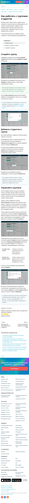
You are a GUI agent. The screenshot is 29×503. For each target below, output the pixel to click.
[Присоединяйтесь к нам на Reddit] (8, 497)
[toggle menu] (27, 2)
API (16, 463)
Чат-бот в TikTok (4, 408)
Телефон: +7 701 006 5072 (7, 494)
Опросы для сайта (20, 429)
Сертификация (4, 474)
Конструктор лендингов (6, 435)
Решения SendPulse (7, 393)
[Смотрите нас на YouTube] (2, 497)
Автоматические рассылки (7, 390)
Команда (20, 104)
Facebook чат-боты (5, 410)
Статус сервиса (4, 467)
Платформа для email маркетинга (20, 390)
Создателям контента (20, 398)
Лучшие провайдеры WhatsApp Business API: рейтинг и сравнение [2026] (14, 349)
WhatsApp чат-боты (5, 414)
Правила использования (6, 486)
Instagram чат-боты (5, 406)
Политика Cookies (5, 491)
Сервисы (4, 423)
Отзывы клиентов (5, 453)
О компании (5, 449)
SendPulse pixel (19, 427)
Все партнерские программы (19, 473)
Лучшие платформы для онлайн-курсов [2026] (14, 347)
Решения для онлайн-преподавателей (6, 396)
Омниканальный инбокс (21, 437)
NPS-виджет (18, 432)
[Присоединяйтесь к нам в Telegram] (5, 497)
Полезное (4, 456)
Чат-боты (4, 401)
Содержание (7, 40)
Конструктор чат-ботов (6, 403)
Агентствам (3, 472)
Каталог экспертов (20, 467)
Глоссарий (3, 465)
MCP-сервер (18, 465)
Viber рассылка (4, 443)
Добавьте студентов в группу (12, 45)
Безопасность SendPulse (6, 487)
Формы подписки (5, 387)
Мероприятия (4, 458)
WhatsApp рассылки (5, 418)
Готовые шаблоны (20, 381)
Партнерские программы (9, 470)
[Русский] (24, 2)
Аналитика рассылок (20, 379)
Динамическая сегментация (19, 442)
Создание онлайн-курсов (6, 425)
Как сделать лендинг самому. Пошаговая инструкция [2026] (13, 336)
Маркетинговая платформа (22, 439)
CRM (2, 429)
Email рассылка (4, 379)
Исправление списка (6, 383)
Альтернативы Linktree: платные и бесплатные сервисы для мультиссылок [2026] (14, 344)
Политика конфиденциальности (8, 489)
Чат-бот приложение (20, 418)
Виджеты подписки (20, 416)
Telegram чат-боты (5, 412)
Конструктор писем (5, 385)
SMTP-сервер (4, 381)
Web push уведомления (6, 445)
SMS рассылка (4, 441)
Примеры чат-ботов (20, 420)
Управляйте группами (10, 47)
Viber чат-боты (19, 414)
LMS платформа (4, 427)
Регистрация (19, 1)
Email (2, 377)
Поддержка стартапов (21, 476)
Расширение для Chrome (21, 387)
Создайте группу (9, 43)
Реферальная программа (6, 476)
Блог (17, 458)
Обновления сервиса (20, 451)
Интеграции (18, 460)
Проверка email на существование (20, 384)
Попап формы (19, 425)
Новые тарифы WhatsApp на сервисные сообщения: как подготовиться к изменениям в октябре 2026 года (14, 340)
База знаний (4, 463)
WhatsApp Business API (6, 416)
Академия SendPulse (5, 460)
